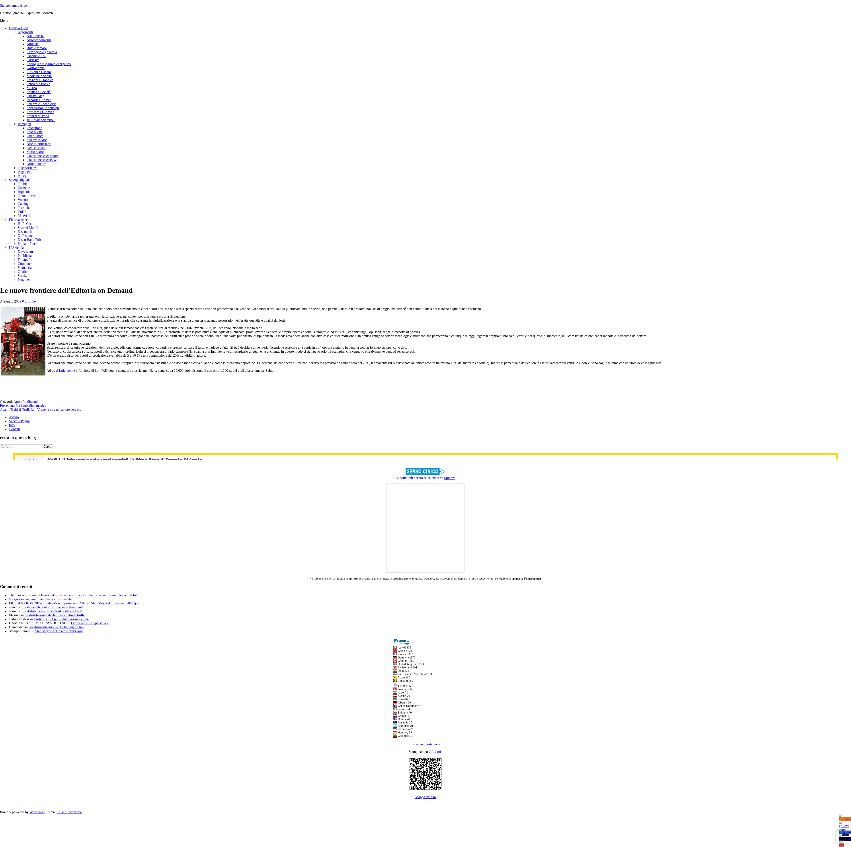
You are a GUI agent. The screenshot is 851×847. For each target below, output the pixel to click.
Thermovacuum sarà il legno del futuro (114, 595)
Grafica (23, 271)
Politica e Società (39, 92)
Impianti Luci (27, 244)
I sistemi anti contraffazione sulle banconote (52, 607)
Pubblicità (25, 255)
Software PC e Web (40, 112)
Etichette (24, 188)
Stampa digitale (19, 180)
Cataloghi (24, 204)
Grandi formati (28, 196)
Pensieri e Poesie (38, 84)
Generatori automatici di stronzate (48, 599)
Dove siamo (26, 252)
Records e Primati (39, 100)
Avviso (14, 417)
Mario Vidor (35, 152)
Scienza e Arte (37, 140)
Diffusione (25, 236)
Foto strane (34, 128)
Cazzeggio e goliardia (42, 52)
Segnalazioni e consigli (43, 108)
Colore (22, 212)
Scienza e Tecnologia (41, 104)
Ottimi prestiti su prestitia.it (90, 623)
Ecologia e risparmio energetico (49, 64)
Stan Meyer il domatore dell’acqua (115, 603)
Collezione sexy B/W (42, 160)
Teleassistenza (27, 168)
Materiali (24, 216)
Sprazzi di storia (38, 116)
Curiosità (33, 60)
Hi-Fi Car (24, 224)
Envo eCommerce (69, 812)
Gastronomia (36, 68)
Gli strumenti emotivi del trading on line (56, 627)
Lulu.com (65, 370)
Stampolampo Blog (13, 5)
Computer (25, 263)
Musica (32, 88)
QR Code (435, 752)
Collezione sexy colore (43, 156)
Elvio (32, 301)
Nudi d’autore (36, 164)
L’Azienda (16, 248)
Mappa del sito (425, 797)
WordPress (37, 812)
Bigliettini (24, 192)
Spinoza (449, 478)
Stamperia (25, 267)
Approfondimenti (39, 40)
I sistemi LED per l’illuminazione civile (61, 619)
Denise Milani (36, 148)
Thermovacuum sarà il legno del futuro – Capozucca (45, 595)
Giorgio (14, 599)
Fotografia (25, 259)
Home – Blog (18, 28)
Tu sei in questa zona (425, 744)
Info (12, 425)
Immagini (24, 124)
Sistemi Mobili (28, 228)
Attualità (33, 44)
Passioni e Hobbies (40, 80)
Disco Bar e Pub (29, 240)
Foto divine (35, 132)
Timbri (22, 184)
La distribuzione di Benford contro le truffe (52, 611)
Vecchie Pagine (19, 421)
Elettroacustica (19, 220)
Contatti (14, 429)
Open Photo (35, 136)
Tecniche (24, 208)
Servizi (22, 275)
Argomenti (25, 32)
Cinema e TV (36, 56)
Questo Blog (35, 96)
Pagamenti (25, 172)
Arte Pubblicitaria (39, 144)
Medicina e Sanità (39, 76)
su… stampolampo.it (41, 120)
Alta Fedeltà (35, 36)
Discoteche (25, 232)
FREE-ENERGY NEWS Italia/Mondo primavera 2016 (47, 603)
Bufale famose (37, 48)
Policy (22, 176)
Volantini (24, 200)
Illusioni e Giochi (39, 72)
